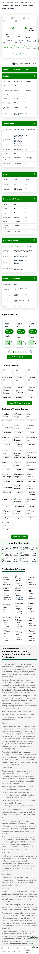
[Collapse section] (35, 76)
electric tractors (28, 685)
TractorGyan (30, 915)
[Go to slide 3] (18, 352)
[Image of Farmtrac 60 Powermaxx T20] (31, 337)
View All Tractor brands (19, 403)
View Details (8, 331)
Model (28, 45)
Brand (28, 37)
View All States (19, 537)
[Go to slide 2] (16, 352)
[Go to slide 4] (21, 352)
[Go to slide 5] (23, 352)
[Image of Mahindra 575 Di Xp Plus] (19, 337)
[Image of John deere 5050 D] (8, 337)
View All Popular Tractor (19, 357)
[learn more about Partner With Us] (35, 948)
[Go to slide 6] (26, 352)
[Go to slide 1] (13, 352)
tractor (9, 672)
